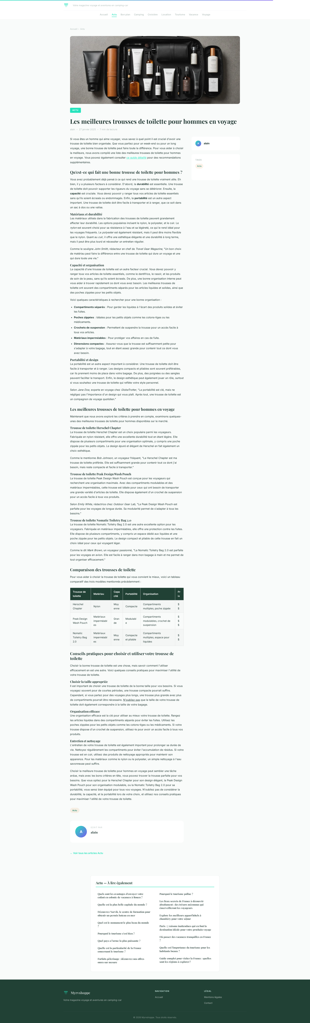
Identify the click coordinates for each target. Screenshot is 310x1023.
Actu (114, 14)
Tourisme (180, 14)
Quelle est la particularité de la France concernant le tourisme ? (119, 949)
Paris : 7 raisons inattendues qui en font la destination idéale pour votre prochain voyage (185, 927)
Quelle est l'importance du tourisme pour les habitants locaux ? (185, 949)
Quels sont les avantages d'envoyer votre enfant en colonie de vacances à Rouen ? (120, 895)
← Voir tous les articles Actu (86, 853)
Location (166, 14)
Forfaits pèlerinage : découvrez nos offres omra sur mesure (121, 960)
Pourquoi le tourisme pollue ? (176, 894)
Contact (208, 1003)
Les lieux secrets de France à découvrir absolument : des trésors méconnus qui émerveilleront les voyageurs (182, 905)
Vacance (193, 14)
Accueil (104, 14)
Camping (139, 14)
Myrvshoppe (80, 992)
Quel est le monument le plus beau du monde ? (123, 924)
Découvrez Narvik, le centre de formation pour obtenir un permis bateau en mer (124, 913)
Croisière (153, 14)
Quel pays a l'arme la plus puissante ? (119, 940)
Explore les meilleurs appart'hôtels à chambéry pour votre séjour (180, 917)
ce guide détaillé (136, 157)
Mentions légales (213, 997)
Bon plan (125, 14)
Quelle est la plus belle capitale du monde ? (122, 904)
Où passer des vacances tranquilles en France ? (185, 938)
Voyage (206, 14)
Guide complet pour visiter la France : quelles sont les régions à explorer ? (185, 960)
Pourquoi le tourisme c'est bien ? (116, 933)
